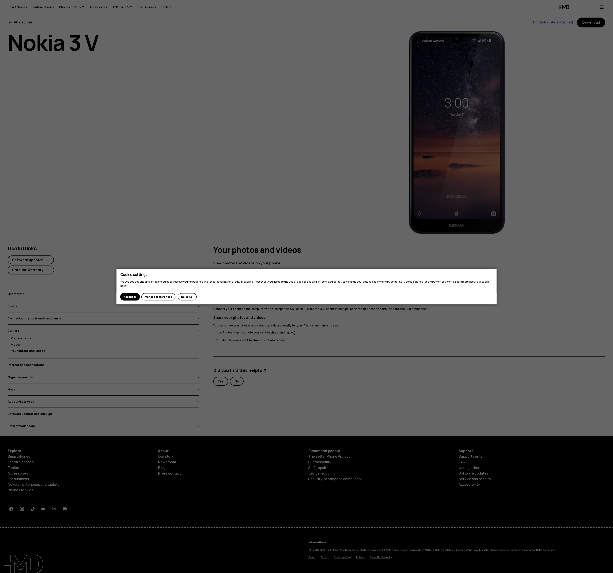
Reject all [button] (187, 297)
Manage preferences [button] (158, 297)
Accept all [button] (130, 297)
